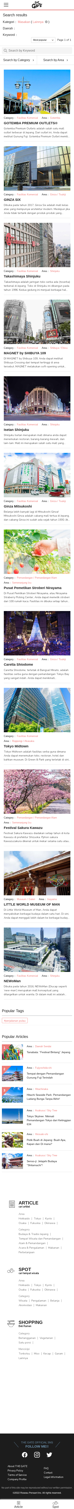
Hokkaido (24, 1218)
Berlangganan (27, 1338)
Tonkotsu (24, 1353)
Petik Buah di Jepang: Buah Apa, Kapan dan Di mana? (46, 1141)
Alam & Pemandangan (32, 1243)
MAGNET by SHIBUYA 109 (25, 353)
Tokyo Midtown (16, 746)
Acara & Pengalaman (31, 1248)
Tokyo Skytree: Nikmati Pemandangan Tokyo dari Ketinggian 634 (49, 1120)
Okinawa (49, 1223)
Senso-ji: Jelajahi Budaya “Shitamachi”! (42, 1163)
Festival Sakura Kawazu (23, 828)
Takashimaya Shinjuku (22, 276)
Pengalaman (38, 1300)
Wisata (23, 1300)
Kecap (47, 1353)
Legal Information (53, 1477)
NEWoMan (12, 981)
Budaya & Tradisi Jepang (33, 1234)
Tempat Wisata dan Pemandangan (40, 1238)
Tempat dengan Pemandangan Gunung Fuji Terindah (45, 1075)
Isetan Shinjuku (16, 430)
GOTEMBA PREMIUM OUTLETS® (30, 123)
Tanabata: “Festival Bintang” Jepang (48, 1052)
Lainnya (23, 1358)
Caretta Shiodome (18, 664)
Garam (59, 1353)
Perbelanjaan (27, 1252)
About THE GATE (17, 1466)
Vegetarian (46, 1338)
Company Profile (17, 1479)
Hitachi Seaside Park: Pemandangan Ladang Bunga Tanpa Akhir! (49, 1096)
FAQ (46, 1468)
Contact (48, 1472)
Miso (36, 1353)
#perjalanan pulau (15, 1020)
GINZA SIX (12, 200)
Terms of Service (17, 1475)
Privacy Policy (15, 1470)
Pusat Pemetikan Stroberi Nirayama (32, 588)
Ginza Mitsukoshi (18, 506)
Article (18, 1506)
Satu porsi (25, 1342)
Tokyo (37, 1218)
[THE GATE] (37, 4)
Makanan (53, 1248)
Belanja (54, 1300)
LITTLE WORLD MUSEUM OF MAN (32, 904)
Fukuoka (35, 1223)
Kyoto (48, 1218)
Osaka (22, 1223)
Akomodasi (25, 1305)
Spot (55, 1506)
